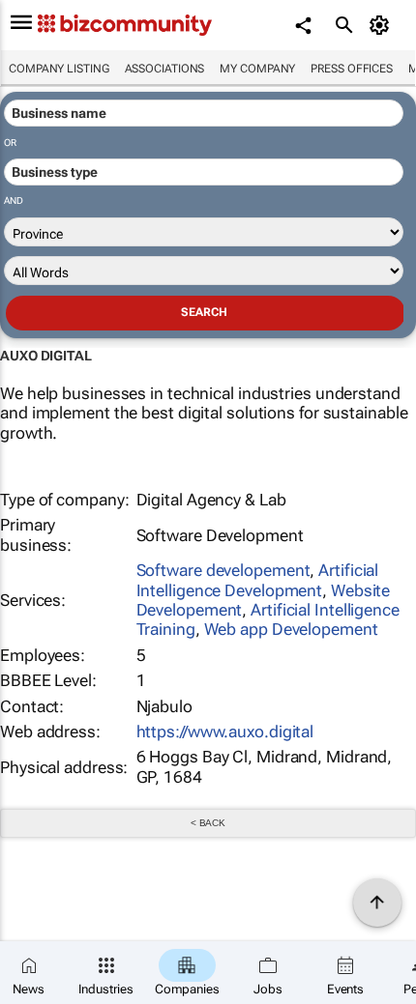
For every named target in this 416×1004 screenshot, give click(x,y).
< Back (208, 823)
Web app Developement (291, 629)
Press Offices (352, 68)
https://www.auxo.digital (225, 731)
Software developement (223, 570)
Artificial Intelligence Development (257, 579)
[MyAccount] (383, 25)
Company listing (59, 68)
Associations (165, 68)
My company (257, 68)
